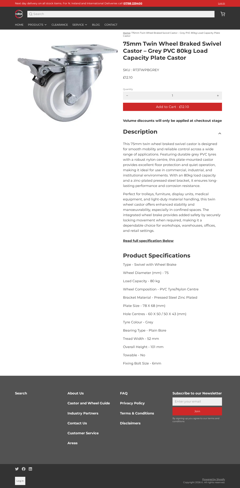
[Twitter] (17, 469)
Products (35, 24)
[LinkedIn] (30, 469)
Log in (221, 3)
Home (19, 24)
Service (78, 24)
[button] (172, 107)
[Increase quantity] (218, 96)
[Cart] (221, 14)
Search (21, 393)
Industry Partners (83, 413)
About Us (76, 393)
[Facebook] (24, 469)
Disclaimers (130, 423)
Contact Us (77, 423)
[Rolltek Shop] (19, 14)
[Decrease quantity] (127, 96)
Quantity (128, 89)
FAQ (124, 393)
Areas (73, 443)
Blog (96, 24)
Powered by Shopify (213, 479)
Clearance (60, 24)
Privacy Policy (132, 403)
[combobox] (120, 14)
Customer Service (83, 433)
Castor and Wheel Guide (89, 403)
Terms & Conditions (137, 413)
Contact (110, 24)
